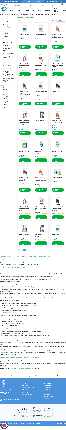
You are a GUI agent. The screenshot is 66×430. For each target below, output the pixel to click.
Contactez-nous (47, 385)
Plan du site (46, 398)
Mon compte (25, 383)
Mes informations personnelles (28, 392)
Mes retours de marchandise (28, 387)
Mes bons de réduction (27, 394)
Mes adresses (25, 391)
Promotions (37, 10)
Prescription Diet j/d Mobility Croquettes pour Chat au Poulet (24, 179)
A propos (46, 392)
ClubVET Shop (30, 428)
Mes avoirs (24, 389)
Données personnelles (48, 389)
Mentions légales (47, 387)
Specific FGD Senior (39, 120)
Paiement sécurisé (48, 394)
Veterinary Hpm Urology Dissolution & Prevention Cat (24, 151)
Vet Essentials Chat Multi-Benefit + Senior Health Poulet (41, 208)
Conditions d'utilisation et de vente (51, 391)
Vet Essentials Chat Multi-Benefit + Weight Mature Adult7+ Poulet (57, 65)
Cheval (26, 10)
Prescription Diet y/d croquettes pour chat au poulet (57, 93)
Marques (47, 10)
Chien (3, 10)
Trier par (54, 20)
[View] (24, 28)
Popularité (60, 20)
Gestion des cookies (48, 400)
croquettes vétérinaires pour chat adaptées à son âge (21, 368)
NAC (19, 10)
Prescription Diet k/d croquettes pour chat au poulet (40, 65)
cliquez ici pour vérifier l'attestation (33, 423)
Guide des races (56, 10)
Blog (64, 10)
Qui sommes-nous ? (48, 396)
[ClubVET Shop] (11, 385)
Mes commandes (25, 385)
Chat (11, 10)
